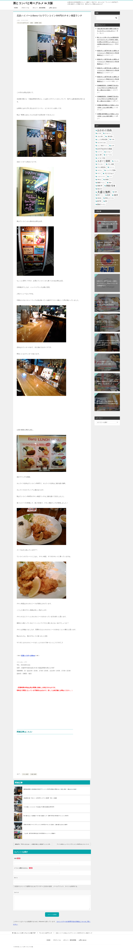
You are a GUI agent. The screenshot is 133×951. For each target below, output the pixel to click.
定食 (31, 22)
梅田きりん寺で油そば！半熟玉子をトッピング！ (107, 323)
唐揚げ (110, 182)
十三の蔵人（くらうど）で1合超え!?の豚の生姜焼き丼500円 (39, 807)
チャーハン (111, 167)
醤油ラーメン (101, 204)
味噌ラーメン (101, 182)
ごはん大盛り (100, 136)
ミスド (110, 176)
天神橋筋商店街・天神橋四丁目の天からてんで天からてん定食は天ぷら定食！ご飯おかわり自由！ (108, 88)
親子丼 (99, 201)
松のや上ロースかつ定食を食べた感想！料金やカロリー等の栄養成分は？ (107, 402)
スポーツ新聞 (103, 161)
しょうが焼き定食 (102, 139)
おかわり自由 (104, 130)
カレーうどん (108, 154)
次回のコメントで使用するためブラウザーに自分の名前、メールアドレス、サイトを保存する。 (46, 886)
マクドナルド (109, 173)
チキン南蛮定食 (101, 167)
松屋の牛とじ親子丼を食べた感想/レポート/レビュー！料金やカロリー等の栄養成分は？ (108, 53)
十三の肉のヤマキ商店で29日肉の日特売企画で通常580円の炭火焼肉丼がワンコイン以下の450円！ (108, 343)
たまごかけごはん (101, 142)
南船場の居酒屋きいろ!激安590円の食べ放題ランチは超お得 (107, 382)
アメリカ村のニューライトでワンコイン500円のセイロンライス (73, 844)
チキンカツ (116, 161)
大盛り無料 (33, 774)
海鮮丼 (116, 195)
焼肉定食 (99, 198)
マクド (99, 173)
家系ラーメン (100, 195)
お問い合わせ (53, 7)
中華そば (99, 179)
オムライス (99, 151)
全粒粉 (107, 179)
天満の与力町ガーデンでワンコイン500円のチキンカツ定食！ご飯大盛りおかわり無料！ (46, 824)
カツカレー (109, 151)
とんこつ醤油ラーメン (102, 145)
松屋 (108, 195)
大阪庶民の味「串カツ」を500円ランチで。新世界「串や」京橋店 (40, 798)
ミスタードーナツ (101, 176)
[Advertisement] (52, 77)
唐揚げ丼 (99, 185)
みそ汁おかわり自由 (104, 149)
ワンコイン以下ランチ (23, 22)
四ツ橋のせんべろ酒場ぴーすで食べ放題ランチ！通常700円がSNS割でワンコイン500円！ (46, 815)
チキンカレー (100, 164)
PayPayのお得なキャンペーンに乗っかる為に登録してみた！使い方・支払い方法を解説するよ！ (107, 224)
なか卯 (112, 145)
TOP (24, 933)
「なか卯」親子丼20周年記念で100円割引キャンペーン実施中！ (40, 833)
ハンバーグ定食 (111, 170)
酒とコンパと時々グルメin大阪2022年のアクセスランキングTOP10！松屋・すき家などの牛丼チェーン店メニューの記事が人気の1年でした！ (107, 263)
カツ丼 (99, 155)
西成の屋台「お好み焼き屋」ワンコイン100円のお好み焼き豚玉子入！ (107, 244)
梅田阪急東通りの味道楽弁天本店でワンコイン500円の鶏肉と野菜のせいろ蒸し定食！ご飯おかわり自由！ (50, 789)
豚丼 (106, 201)
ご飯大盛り (110, 136)
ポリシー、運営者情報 (39, 7)
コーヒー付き (101, 158)
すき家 (112, 139)
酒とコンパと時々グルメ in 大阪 (33, 3)
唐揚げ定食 (110, 186)
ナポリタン (99, 170)
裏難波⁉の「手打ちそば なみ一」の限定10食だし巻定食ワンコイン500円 (33, 844)
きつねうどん (108, 133)
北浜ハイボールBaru (28, 655)
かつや (99, 133)
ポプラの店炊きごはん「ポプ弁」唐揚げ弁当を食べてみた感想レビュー (107, 363)
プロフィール (25, 7)
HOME (16, 7)
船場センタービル (109, 198)
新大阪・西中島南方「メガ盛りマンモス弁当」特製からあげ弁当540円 (107, 303)
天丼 (115, 192)
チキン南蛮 (25, 774)
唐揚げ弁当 (99, 188)
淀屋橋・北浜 (38, 22)
